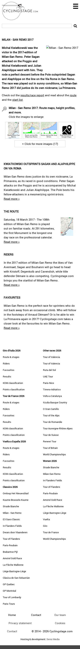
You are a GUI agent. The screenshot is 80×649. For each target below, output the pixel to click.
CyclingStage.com (22, 11)
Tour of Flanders (11, 538)
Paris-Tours (9, 603)
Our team (60, 615)
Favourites (8, 370)
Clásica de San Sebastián (16, 577)
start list (17, 99)
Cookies (60, 623)
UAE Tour (48, 376)
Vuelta (46, 519)
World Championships (54, 454)
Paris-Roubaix (10, 545)
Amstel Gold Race (12, 558)
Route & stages (11, 357)
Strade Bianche (11, 506)
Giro (45, 525)
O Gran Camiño (51, 409)
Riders (6, 363)
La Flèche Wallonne (13, 564)
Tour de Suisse (51, 435)
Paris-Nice (48, 383)
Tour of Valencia (51, 357)
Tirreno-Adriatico (52, 389)
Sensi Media (53, 639)
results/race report (32, 95)
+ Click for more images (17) (40, 144)
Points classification (14, 389)
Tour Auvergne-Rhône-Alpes (58, 428)
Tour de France (51, 532)
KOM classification (13, 383)
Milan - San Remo (12, 512)
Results (7, 376)
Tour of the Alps (51, 415)
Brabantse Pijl (10, 551)
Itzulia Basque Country (55, 402)
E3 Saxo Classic (11, 519)
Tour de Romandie (52, 422)
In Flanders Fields (12, 525)
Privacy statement (20, 623)
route (73, 95)
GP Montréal (9, 590)
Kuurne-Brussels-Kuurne (15, 499)
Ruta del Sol (49, 370)
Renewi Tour (49, 441)
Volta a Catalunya (52, 396)
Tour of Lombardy (12, 597)
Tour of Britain (50, 448)
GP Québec (9, 584)
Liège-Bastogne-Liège (14, 571)
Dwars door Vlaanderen (15, 532)
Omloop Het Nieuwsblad (15, 493)
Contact (12, 631)
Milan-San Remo (51, 474)
